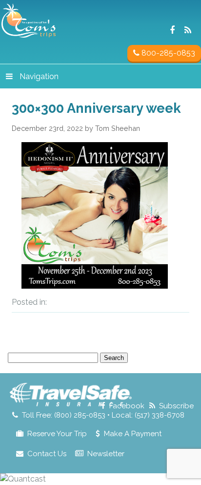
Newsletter (105, 453)
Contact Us (46, 453)
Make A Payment (132, 433)
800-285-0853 (167, 53)
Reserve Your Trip (57, 433)
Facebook (126, 405)
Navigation (39, 76)
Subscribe (176, 405)
